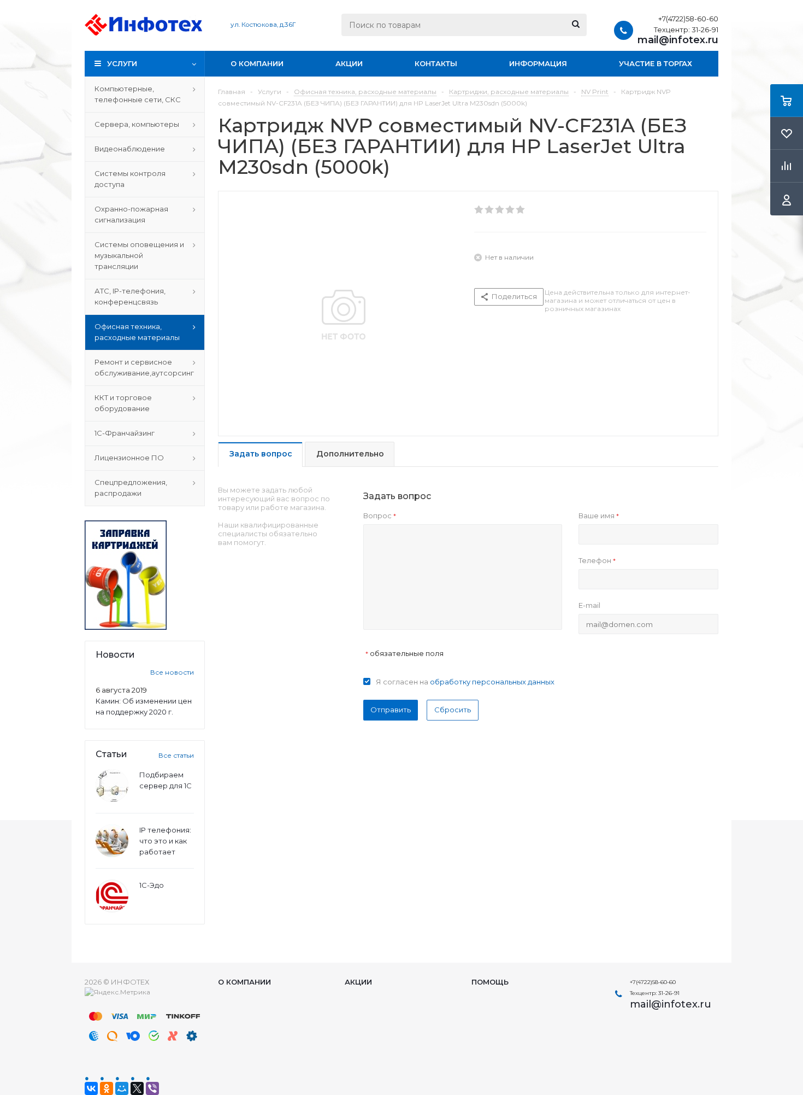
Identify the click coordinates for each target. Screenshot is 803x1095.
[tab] (260, 454)
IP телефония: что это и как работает (165, 840)
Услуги (122, 63)
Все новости (172, 672)
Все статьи (176, 755)
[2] (490, 210)
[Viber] (152, 1088)
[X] (137, 1088)
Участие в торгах (655, 63)
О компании (257, 63)
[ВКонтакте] (91, 1088)
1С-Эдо (151, 885)
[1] (479, 210)
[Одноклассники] (106, 1088)
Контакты (436, 63)
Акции (349, 63)
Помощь (490, 981)
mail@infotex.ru (677, 40)
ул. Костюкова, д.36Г (263, 24)
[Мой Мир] (121, 1088)
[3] (500, 210)
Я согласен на (465, 681)
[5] (521, 210)
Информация (538, 63)
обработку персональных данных (492, 681)
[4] (510, 210)
